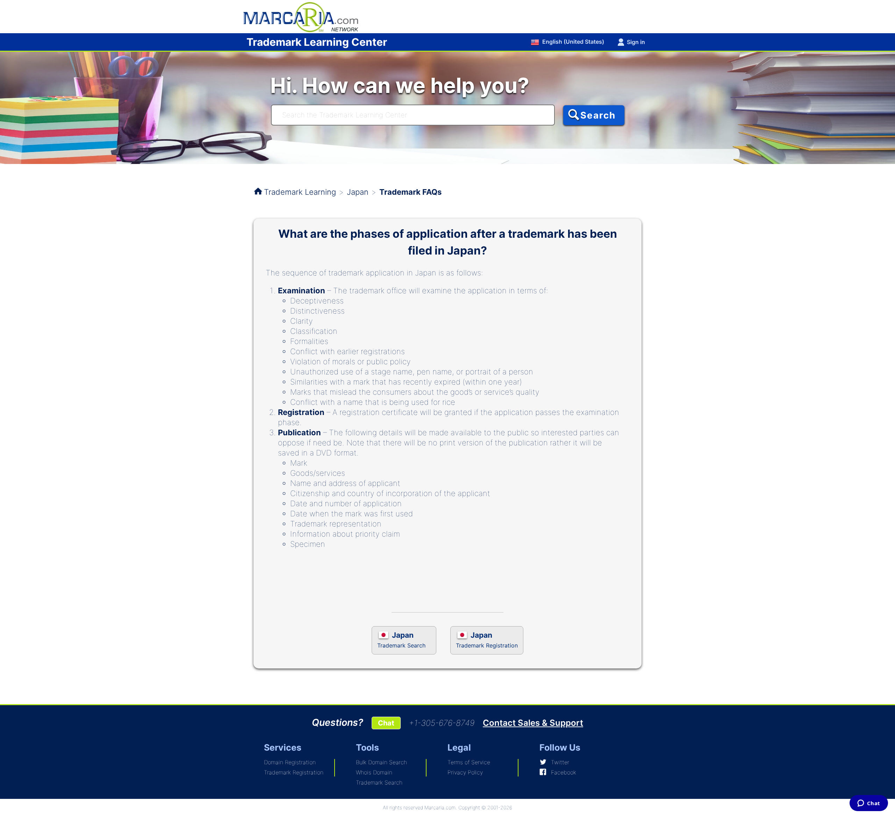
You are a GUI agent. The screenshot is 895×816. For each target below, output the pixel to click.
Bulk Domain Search (381, 762)
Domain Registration (290, 762)
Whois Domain (374, 772)
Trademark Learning (300, 191)
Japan (357, 191)
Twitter (560, 762)
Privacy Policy (465, 772)
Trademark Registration (293, 772)
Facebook (563, 772)
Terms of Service (469, 762)
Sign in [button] (636, 41)
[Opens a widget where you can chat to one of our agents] (868, 804)
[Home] (304, 16)
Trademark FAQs (410, 191)
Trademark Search (379, 782)
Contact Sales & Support (533, 723)
